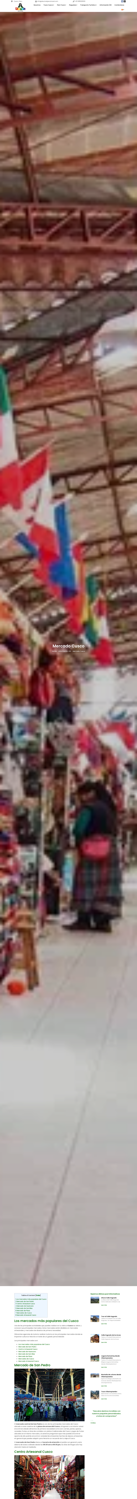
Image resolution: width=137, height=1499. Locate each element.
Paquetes (72, 5)
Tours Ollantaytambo (109, 1392)
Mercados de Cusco (23, 1313)
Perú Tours (61, 5)
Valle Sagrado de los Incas (111, 1335)
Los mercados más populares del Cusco (30, 1299)
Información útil (105, 5)
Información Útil (64, 651)
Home (54, 651)
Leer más (104, 1305)
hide (38, 1295)
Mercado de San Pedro (24, 1301)
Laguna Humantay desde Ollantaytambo (110, 1357)
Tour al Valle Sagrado (109, 1316)
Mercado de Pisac (22, 1311)
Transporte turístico (87, 5)
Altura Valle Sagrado (109, 1298)
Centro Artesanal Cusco (25, 1304)
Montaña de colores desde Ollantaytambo (111, 1376)
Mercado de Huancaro (24, 1306)
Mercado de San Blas (23, 1308)
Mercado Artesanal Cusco (25, 1315)
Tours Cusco (48, 5)
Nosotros (37, 5)
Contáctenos (119, 5)
